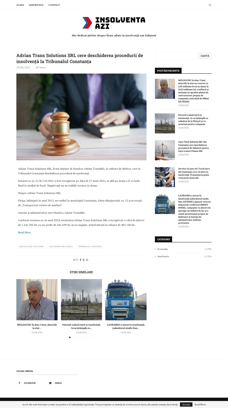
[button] (21, 308)
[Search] (210, 5)
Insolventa (184, 256)
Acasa (20, 5)
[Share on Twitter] (83, 259)
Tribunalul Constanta (90, 246)
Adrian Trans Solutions (31, 246)
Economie (184, 249)
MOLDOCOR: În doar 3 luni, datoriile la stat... (37, 326)
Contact (54, 5)
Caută (205, 55)
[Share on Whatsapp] (87, 259)
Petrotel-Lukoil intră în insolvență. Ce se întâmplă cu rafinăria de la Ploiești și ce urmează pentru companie (193, 119)
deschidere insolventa (61, 246)
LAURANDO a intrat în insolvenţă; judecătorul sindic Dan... (126, 326)
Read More (200, 404)
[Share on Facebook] (80, 259)
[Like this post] (77, 259)
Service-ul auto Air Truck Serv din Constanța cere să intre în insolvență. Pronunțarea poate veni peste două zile (194, 173)
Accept (186, 404)
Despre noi (36, 5)
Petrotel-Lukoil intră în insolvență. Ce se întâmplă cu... (81, 326)
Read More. (25, 232)
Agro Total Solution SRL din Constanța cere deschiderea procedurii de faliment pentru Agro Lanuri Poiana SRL (193, 146)
